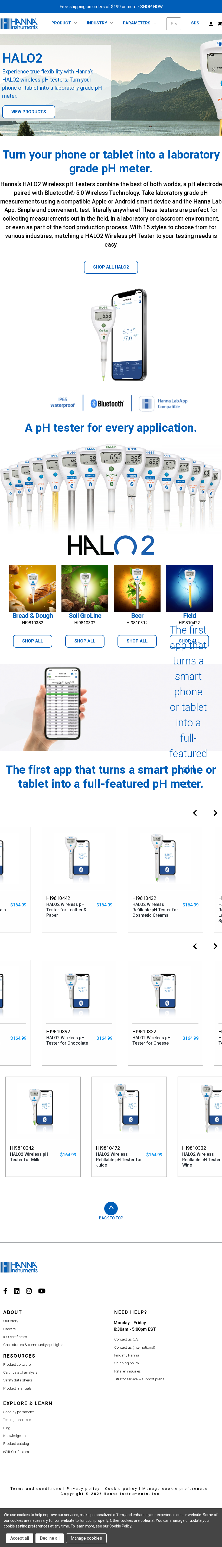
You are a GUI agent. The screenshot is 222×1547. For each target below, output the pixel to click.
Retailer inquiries (127, 1371)
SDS (195, 23)
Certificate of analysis (20, 1372)
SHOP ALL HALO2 (111, 267)
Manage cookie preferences (175, 1489)
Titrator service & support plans (139, 1379)
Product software (17, 1364)
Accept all (19, 1538)
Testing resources (17, 1420)
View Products (28, 111)
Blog (6, 1428)
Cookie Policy (120, 1526)
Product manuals (17, 1388)
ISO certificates (15, 1337)
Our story (10, 1321)
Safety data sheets (17, 1380)
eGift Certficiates (16, 1452)
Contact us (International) (134, 1347)
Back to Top (111, 1218)
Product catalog (16, 1444)
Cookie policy (121, 1489)
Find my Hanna (126, 1355)
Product (61, 23)
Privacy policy (83, 1489)
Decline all (50, 1538)
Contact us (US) (126, 1339)
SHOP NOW (151, 6)
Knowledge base (16, 1436)
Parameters (137, 23)
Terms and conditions (36, 1489)
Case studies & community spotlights (33, 1345)
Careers (9, 1329)
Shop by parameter (18, 1412)
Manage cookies (86, 1538)
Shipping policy (126, 1363)
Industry (97, 23)
